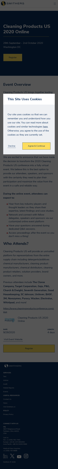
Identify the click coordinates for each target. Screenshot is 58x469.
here (45, 126)
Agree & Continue (36, 145)
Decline (11, 146)
